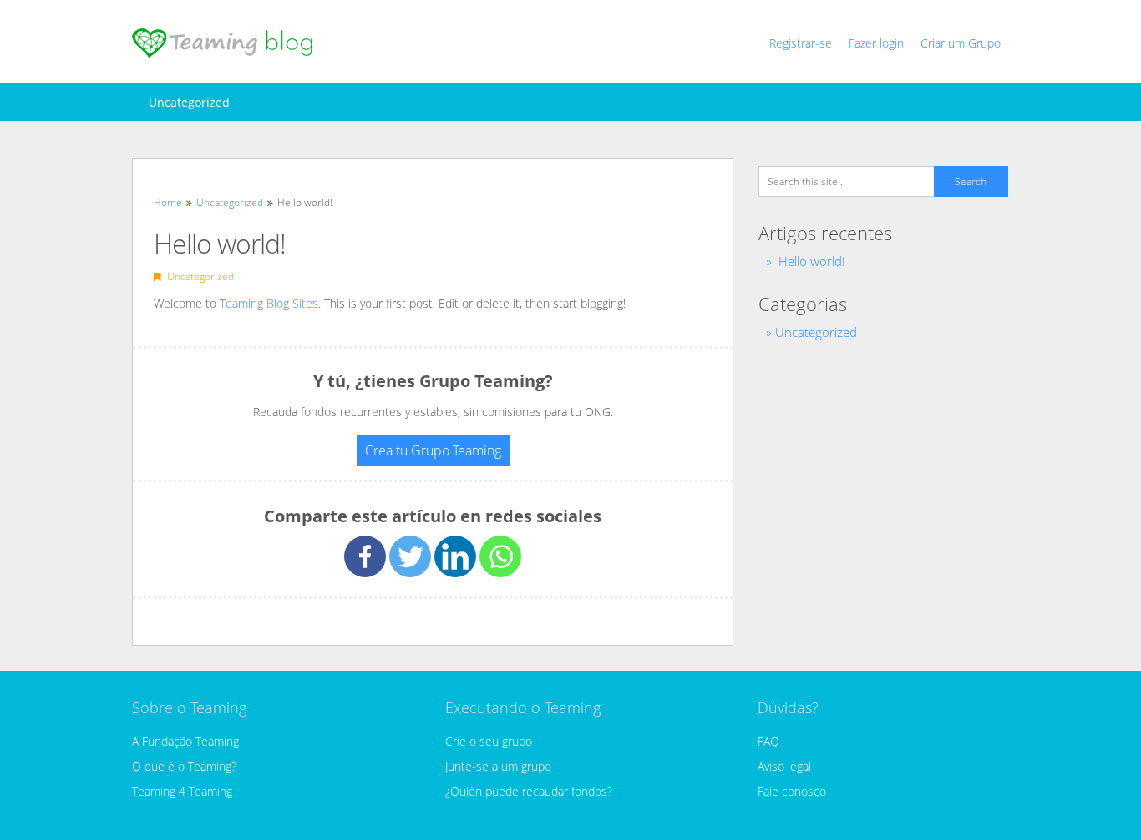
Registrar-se (800, 43)
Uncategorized (189, 102)
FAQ (768, 741)
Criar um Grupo (960, 43)
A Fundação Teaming (185, 741)
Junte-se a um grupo (498, 766)
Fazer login (876, 43)
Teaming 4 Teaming (182, 791)
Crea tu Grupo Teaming (433, 450)
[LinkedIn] (455, 556)
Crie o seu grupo (488, 741)
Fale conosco (792, 791)
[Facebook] (365, 556)
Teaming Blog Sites (269, 303)
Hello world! (811, 261)
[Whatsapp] (500, 556)
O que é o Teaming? (184, 766)
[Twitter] (410, 556)
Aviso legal (784, 766)
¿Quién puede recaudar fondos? (528, 791)
